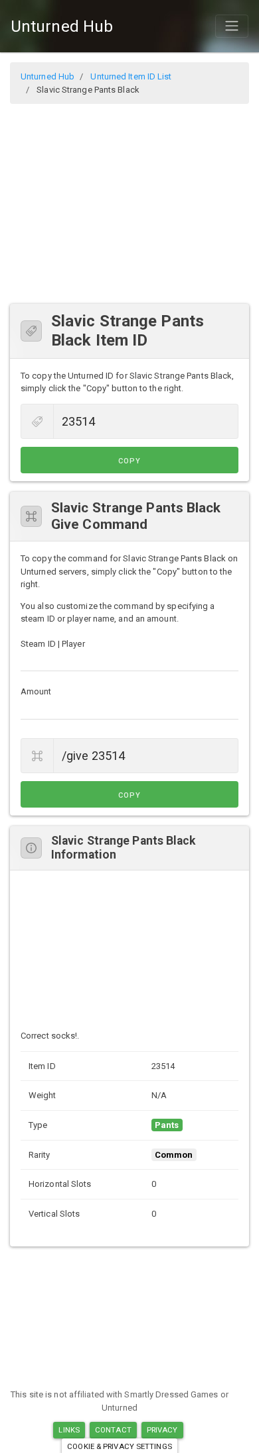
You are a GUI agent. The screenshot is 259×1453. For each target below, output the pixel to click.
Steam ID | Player (53, 644)
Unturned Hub (62, 26)
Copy (129, 461)
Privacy (162, 1429)
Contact (113, 1429)
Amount (36, 691)
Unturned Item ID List (130, 76)
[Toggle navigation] (231, 26)
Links (69, 1429)
